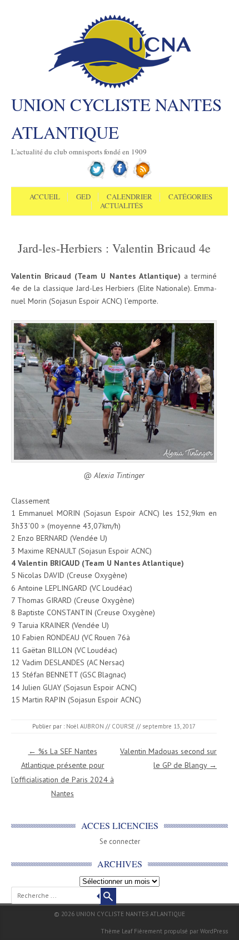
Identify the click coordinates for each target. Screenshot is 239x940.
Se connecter (119, 841)
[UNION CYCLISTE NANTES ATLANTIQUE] (119, 87)
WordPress (214, 931)
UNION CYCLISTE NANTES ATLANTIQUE (116, 118)
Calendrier (129, 197)
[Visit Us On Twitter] (97, 177)
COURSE (123, 726)
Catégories (190, 197)
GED (83, 197)
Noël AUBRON (85, 726)
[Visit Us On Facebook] (119, 177)
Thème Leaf (116, 931)
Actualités (121, 206)
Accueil (44, 197)
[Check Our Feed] (142, 177)
